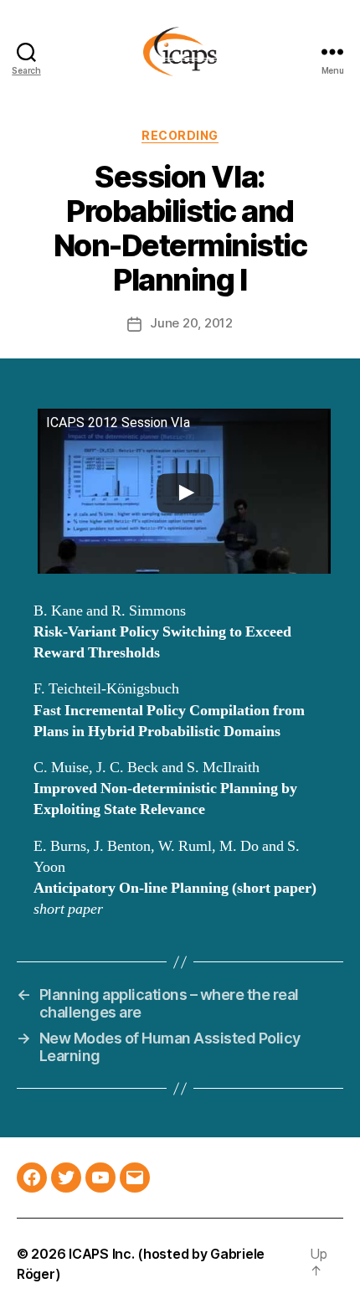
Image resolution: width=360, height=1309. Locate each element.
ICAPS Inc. (101, 1253)
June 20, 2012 (191, 323)
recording (180, 135)
